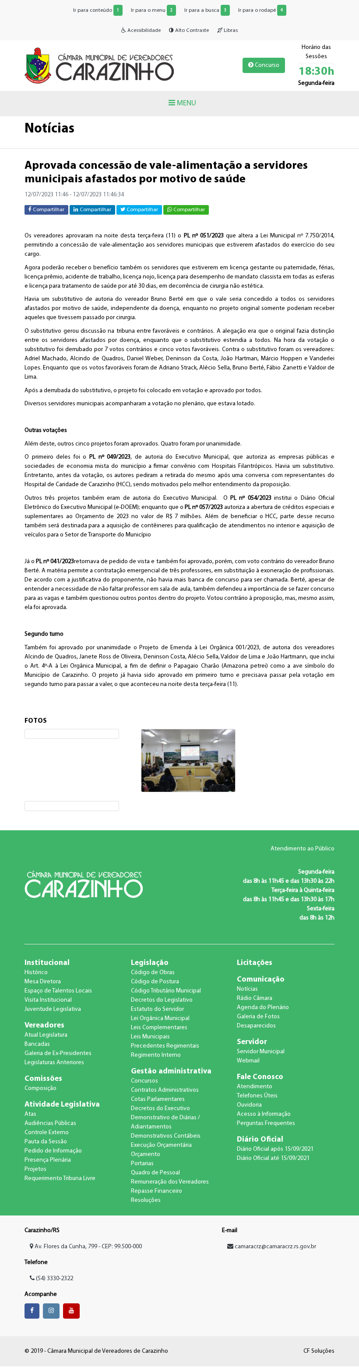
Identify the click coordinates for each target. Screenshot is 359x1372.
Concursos (144, 1081)
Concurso (266, 65)
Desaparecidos (256, 1026)
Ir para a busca (205, 10)
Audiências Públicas (50, 1123)
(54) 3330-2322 (54, 1278)
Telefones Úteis (257, 1096)
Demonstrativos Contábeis (166, 1136)
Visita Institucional (48, 1000)
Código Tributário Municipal (166, 991)
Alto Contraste (191, 30)
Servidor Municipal (261, 1051)
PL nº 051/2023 (204, 236)
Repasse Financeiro (156, 1191)
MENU (185, 103)
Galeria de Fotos (258, 1016)
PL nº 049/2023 (109, 457)
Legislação (150, 963)
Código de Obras (153, 972)
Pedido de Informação (53, 1151)
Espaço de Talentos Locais (58, 991)
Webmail (248, 1061)
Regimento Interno (156, 1055)
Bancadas (37, 1044)
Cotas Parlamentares (158, 1099)
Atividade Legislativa (62, 1104)
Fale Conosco (260, 1077)
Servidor (252, 1042)
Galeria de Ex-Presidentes (58, 1053)
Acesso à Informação (264, 1114)
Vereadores (44, 1025)
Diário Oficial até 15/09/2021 (273, 1158)
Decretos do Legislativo (162, 1000)
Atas (30, 1114)
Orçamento (145, 1154)
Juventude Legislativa (53, 1009)
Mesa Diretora (43, 982)
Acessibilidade (143, 30)
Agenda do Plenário (263, 1007)
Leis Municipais (150, 1037)
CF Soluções (318, 1351)
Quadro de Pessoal (155, 1173)
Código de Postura (155, 982)
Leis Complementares (159, 1027)
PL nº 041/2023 (55, 561)
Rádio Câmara (254, 998)
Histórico (36, 972)
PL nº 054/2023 (250, 498)
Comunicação (261, 979)
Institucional (47, 963)
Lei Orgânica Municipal (160, 1018)
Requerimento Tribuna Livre (60, 1178)
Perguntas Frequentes (266, 1123)
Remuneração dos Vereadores (170, 1182)
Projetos (35, 1169)
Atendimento (254, 1086)
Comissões (43, 1079)
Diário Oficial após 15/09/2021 (275, 1149)
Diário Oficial (260, 1139)
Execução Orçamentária (161, 1145)
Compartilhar (48, 209)
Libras (230, 30)
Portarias (142, 1163)
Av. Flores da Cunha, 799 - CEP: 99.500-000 (87, 1246)
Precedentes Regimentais (165, 1046)
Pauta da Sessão (46, 1142)
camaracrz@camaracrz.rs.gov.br (275, 1246)
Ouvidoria (249, 1105)
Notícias (247, 989)
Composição (40, 1088)
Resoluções (146, 1200)
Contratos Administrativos (165, 1090)
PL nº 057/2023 (204, 507)
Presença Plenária (48, 1160)
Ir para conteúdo (96, 10)
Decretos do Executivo (160, 1108)
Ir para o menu (151, 10)
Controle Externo (47, 1132)
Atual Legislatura (46, 1035)
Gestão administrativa (171, 1071)
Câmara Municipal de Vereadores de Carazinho (99, 65)
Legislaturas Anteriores (54, 1062)
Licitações (254, 963)
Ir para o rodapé (260, 10)
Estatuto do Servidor (157, 1009)
